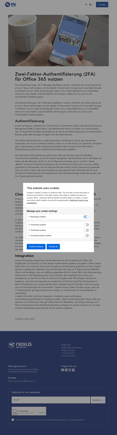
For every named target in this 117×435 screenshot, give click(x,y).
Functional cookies (38, 225)
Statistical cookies (38, 230)
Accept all (53, 247)
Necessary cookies (38, 217)
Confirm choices (36, 247)
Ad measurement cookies (40, 236)
